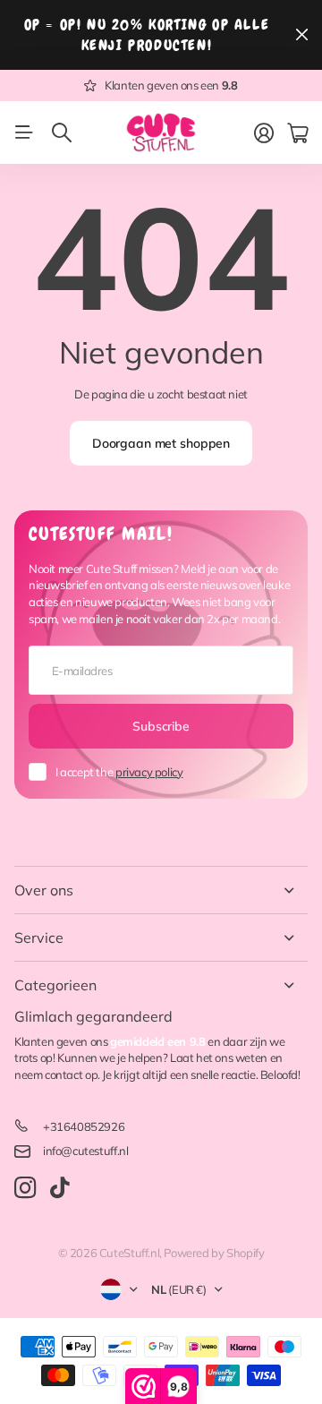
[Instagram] (25, 1188)
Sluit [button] (301, 35)
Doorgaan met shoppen (161, 443)
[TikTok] (59, 1188)
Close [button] (161, 890)
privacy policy (149, 772)
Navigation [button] (24, 132)
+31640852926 (83, 1126)
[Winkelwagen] (297, 133)
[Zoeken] (62, 132)
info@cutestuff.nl (85, 1150)
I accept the (118, 772)
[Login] (264, 133)
